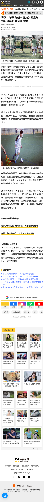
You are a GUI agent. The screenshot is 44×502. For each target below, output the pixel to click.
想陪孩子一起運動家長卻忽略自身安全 (32, 442)
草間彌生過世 (6, 5)
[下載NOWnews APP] (33, 2)
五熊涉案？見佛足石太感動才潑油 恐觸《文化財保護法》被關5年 (35, 362)
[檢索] (37, 2)
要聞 (26, 5)
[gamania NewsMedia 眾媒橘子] (22, 485)
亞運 (35, 312)
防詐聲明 (8, 465)
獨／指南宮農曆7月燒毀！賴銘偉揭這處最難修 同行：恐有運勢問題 (22, 345)
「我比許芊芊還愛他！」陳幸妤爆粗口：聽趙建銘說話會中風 (22, 420)
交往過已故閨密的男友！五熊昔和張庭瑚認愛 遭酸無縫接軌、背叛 (22, 402)
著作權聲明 (35, 465)
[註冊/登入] (41, 2)
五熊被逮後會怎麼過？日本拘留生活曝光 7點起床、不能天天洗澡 (22, 362)
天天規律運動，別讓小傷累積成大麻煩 (35, 345)
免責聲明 (16, 465)
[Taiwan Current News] (28, 2)
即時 (21, 5)
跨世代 (34, 9)
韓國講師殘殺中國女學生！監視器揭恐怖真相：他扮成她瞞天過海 (8, 402)
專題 (31, 5)
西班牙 (26, 312)
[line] (24, 477)
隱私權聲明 (25, 465)
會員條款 (14, 469)
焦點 (15, 5)
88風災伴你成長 (22, 9)
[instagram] (19, 477)
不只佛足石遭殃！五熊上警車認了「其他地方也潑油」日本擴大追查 (11, 385)
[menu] (42, 5)
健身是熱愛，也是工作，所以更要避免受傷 (11, 442)
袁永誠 (5, 312)
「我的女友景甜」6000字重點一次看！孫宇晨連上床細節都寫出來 (8, 345)
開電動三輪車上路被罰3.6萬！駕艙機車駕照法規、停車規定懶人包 (35, 420)
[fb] (14, 477)
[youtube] (29, 477)
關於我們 (22, 469)
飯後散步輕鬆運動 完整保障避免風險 (35, 402)
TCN (42, 9)
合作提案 (30, 469)
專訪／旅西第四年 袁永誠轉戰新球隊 (17, 233)
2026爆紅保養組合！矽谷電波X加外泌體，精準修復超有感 (8, 421)
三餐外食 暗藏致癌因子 (32, 384)
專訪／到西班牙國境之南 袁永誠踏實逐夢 (19, 226)
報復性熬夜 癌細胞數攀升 (8, 362)
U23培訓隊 (16, 312)
